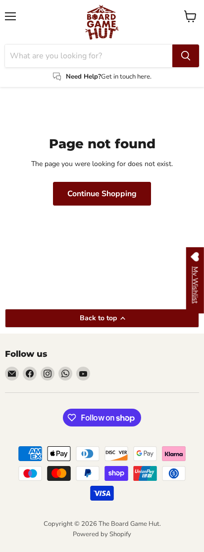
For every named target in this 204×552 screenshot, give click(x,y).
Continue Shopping (102, 193)
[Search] (185, 55)
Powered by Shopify (102, 534)
